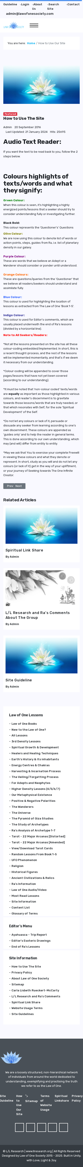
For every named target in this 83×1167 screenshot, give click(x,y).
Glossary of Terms (25, 913)
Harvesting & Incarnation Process (36, 771)
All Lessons (19, 735)
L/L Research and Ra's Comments (36, 996)
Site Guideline (19, 680)
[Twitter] (30, 1127)
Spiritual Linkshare (62, 1098)
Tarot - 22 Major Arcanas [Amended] (38, 842)
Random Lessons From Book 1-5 (34, 854)
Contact (74, 4)
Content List (21, 907)
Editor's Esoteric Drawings (31, 940)
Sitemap (18, 984)
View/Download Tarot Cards (32, 848)
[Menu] (34, 25)
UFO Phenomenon (24, 860)
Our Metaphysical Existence (32, 794)
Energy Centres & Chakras (31, 765)
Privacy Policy (22, 972)
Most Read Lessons (25, 895)
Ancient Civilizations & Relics (33, 878)
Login (25, 4)
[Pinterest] (41, 1127)
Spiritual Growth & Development (35, 747)
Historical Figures (25, 872)
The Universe (21, 812)
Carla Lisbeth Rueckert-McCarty (35, 990)
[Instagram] (63, 1127)
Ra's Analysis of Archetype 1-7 (33, 830)
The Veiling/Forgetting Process (35, 777)
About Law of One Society (30, 978)
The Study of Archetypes (30, 824)
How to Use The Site (26, 966)
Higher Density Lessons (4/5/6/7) (36, 789)
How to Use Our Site (19, 1105)
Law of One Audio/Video (29, 889)
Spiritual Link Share (24, 550)
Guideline (10, 4)
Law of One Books (24, 723)
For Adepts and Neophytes (31, 783)
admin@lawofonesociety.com (30, 14)
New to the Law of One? (29, 729)
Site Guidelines (23, 1014)
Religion (17, 866)
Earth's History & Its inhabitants (35, 759)
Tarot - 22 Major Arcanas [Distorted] (38, 836)
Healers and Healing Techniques (35, 753)
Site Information (24, 901)
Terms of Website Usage (46, 1102)
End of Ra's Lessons (26, 946)
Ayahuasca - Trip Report (29, 934)
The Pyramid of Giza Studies (32, 818)
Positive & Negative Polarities (33, 800)
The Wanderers (22, 806)
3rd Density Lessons (26, 741)
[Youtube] (52, 1127)
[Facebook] (19, 1127)
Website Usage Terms (27, 1008)
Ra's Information (24, 884)
